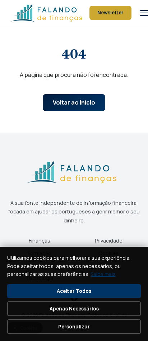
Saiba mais (103, 274)
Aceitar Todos (74, 291)
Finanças (39, 240)
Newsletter (110, 12)
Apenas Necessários (74, 308)
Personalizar (74, 326)
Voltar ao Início (74, 102)
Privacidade (108, 240)
